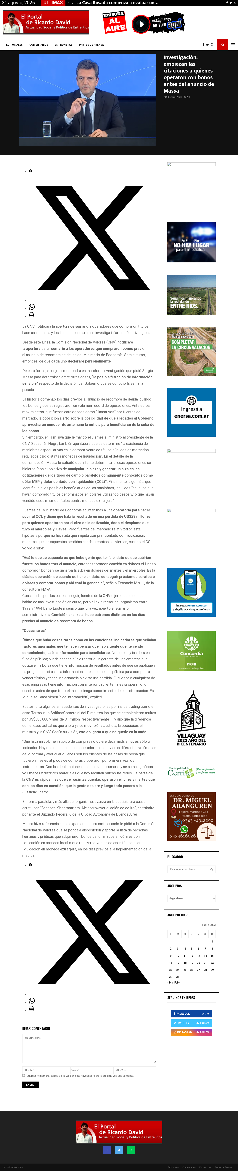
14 (205, 955)
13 (198, 955)
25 (185, 969)
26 (191, 969)
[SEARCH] (212, 869)
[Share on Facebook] (30, 171)
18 (185, 962)
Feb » (177, 982)
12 (191, 955)
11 (185, 955)
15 (212, 955)
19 (191, 962)
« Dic (170, 982)
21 (205, 962)
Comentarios (38, 44)
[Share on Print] (31, 316)
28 (205, 969)
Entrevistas (63, 44)
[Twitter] (208, 44)
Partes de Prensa (91, 44)
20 (198, 962)
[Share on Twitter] (92, 300)
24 (177, 969)
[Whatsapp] (213, 44)
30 (170, 976)
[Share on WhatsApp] (32, 308)
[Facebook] (204, 44)
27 (198, 969)
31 (177, 976)
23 (170, 969)
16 (170, 962)
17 (177, 962)
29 (212, 969)
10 (177, 955)
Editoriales (14, 44)
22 (212, 962)
